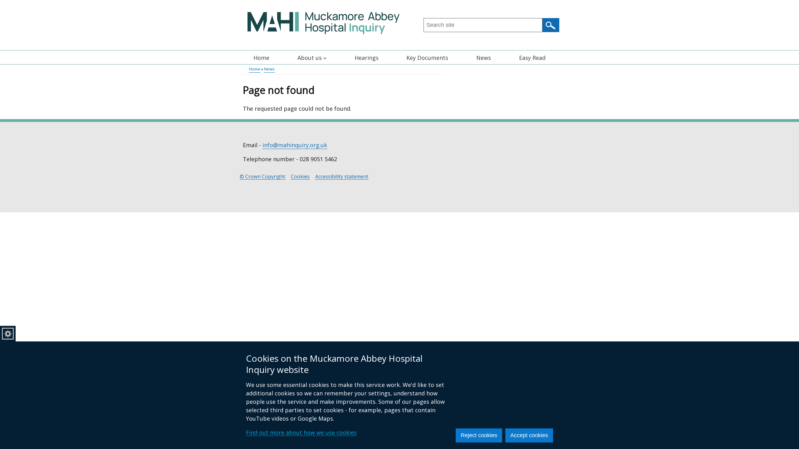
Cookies (300, 177)
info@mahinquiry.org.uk (294, 145)
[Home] (324, 23)
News (483, 57)
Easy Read (532, 57)
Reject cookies (479, 435)
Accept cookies (529, 435)
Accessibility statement (341, 177)
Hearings (367, 57)
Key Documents (427, 57)
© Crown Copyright (262, 177)
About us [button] (309, 57)
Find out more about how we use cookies (301, 432)
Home (261, 57)
